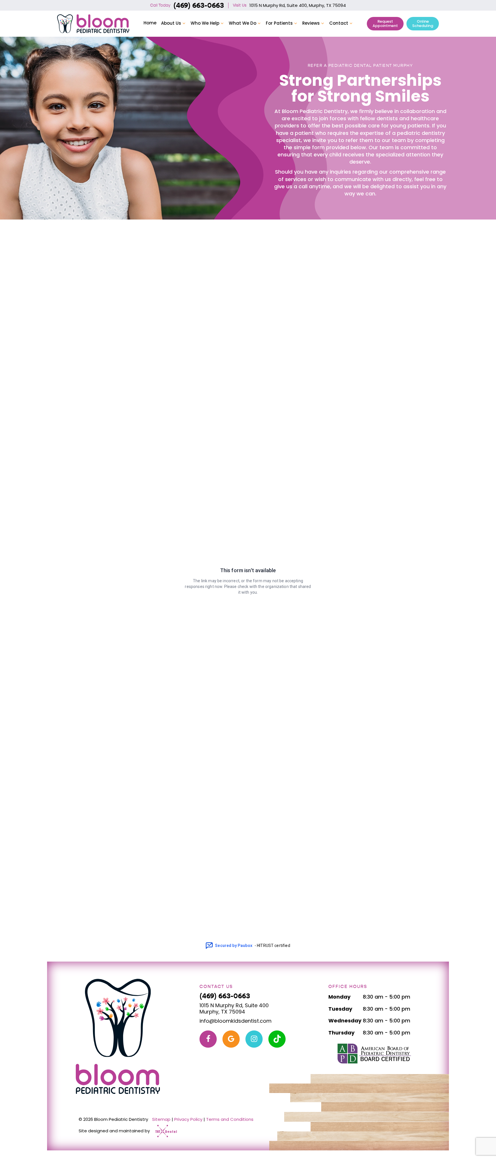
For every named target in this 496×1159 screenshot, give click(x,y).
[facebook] (208, 1039)
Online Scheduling (422, 24)
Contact (338, 24)
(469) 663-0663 (187, 5)
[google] (231, 1039)
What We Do (242, 24)
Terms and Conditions (229, 1120)
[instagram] (254, 1039)
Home (150, 23)
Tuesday (340, 1009)
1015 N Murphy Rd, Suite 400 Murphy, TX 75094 (234, 1009)
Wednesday (344, 1021)
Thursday (341, 1033)
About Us (171, 24)
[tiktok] (277, 1039)
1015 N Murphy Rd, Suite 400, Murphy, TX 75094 (289, 5)
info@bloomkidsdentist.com (235, 1021)
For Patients (279, 24)
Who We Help (205, 24)
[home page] (93, 23)
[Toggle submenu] (184, 23)
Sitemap (161, 1120)
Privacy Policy (188, 1120)
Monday (339, 997)
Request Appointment (385, 24)
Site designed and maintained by (115, 1131)
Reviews (311, 24)
